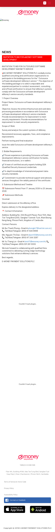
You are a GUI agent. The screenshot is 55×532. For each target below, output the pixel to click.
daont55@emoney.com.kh (39, 235)
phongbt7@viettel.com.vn (39, 228)
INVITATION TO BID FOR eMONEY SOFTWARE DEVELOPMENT (22, 58)
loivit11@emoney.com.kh (35, 241)
